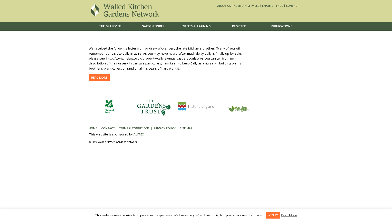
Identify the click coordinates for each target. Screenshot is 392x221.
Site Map (186, 128)
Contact (292, 6)
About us (224, 6)
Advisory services (246, 6)
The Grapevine (110, 26)
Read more (99, 77)
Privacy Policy (165, 128)
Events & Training (196, 26)
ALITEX (139, 134)
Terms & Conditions (134, 128)
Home (93, 128)
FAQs (279, 6)
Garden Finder (153, 26)
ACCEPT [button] (273, 215)
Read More (289, 215)
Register (239, 26)
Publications (281, 26)
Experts (267, 6)
